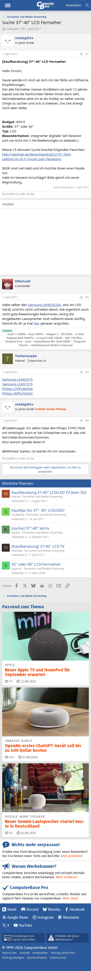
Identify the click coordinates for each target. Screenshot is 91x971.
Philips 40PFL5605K (17, 393)
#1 (87, 54)
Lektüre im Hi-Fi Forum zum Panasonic (31, 159)
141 (11, 757)
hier (37, 323)
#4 (87, 420)
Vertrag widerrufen (63, 952)
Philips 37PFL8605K (17, 388)
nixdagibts (13, 29)
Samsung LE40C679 (17, 379)
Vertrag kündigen (13, 957)
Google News (17, 917)
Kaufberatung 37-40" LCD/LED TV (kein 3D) (48, 492)
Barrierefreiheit (37, 957)
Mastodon (71, 917)
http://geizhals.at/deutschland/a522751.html (36, 154)
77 (10, 681)
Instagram (45, 917)
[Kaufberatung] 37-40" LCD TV (37, 546)
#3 (87, 372)
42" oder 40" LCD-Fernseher (36, 564)
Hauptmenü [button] (7, 5)
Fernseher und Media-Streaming (42, 496)
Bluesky (54, 909)
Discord (32, 909)
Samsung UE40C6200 (44, 304)
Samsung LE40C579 (17, 384)
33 (10, 833)
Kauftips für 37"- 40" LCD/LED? (37, 510)
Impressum (9, 952)
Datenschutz (58, 957)
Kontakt (25, 952)
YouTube (25, 925)
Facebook (77, 909)
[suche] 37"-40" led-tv (30, 528)
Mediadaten (40, 952)
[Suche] (87, 5)
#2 (87, 297)
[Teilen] (81, 54)
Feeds (12, 909)
